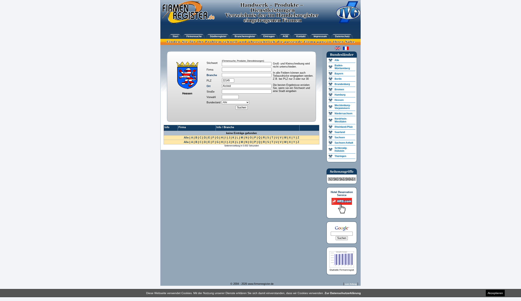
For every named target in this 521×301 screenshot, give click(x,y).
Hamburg (340, 94)
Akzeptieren (495, 293)
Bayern (339, 73)
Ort (208, 86)
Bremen (339, 89)
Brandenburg (342, 84)
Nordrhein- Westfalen (341, 120)
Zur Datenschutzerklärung (343, 293)
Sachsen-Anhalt (344, 142)
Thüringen (340, 156)
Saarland (340, 132)
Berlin (338, 78)
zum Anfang (351, 284)
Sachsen (340, 137)
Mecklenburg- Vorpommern (342, 107)
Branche (212, 75)
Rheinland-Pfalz (344, 126)
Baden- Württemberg (342, 67)
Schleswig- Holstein (341, 149)
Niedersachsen (343, 113)
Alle (186, 137)
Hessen (339, 100)
